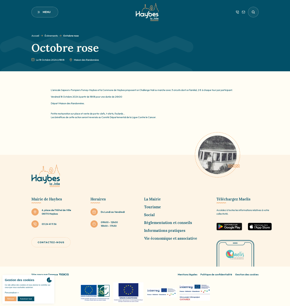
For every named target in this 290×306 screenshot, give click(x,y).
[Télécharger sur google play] (229, 226)
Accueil (35, 35)
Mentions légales (187, 274)
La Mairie (152, 199)
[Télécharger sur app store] (260, 226)
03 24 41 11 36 (49, 223)
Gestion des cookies (247, 274)
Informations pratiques (164, 230)
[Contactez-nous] (243, 12)
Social (149, 215)
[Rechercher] (253, 12)
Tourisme (152, 207)
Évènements (51, 35)
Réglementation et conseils (168, 222)
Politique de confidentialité (216, 274)
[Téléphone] (237, 12)
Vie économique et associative (170, 238)
